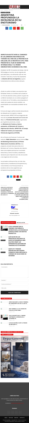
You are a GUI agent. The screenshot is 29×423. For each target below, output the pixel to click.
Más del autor (21, 222)
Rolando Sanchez (6, 25)
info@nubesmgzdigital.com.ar (17, 403)
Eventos (16, 417)
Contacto (22, 417)
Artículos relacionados (8, 222)
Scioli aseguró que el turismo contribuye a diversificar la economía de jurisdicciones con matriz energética (18, 230)
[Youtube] (20, 412)
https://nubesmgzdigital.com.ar (14, 215)
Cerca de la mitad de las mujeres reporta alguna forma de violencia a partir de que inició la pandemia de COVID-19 (7, 191)
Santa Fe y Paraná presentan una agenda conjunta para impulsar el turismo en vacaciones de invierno (17, 252)
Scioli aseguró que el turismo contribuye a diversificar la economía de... (17, 317)
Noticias (3, 12)
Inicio (2, 10)
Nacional (8, 12)
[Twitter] (12, 412)
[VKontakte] (16, 412)
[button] (27, 7)
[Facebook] (8, 412)
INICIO (6, 417)
